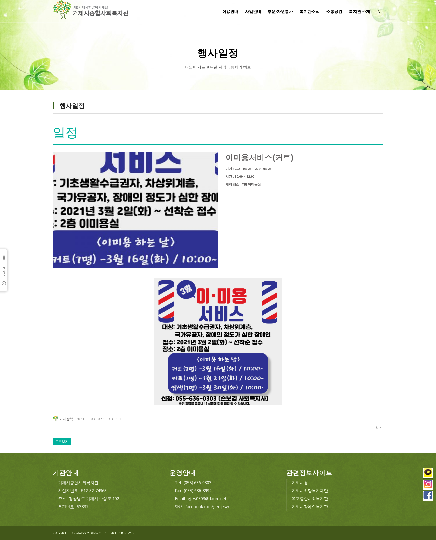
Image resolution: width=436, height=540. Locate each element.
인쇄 (378, 427)
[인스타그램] (428, 485)
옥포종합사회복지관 (310, 498)
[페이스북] (428, 496)
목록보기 (61, 441)
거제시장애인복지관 (310, 507)
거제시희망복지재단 (310, 490)
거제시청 (300, 482)
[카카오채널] (428, 474)
